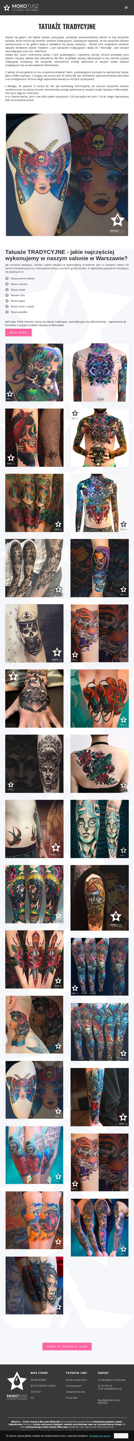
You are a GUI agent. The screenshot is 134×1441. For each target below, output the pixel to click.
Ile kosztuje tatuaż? (74, 1385)
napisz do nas (18, 332)
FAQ (32, 1397)
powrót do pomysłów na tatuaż (67, 1346)
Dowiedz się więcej (99, 1435)
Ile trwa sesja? (72, 1397)
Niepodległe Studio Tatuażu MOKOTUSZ (109, 1401)
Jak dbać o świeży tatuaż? (76, 1379)
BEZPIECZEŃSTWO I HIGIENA (43, 1385)
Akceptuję (121, 1435)
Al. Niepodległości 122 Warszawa (111, 1379)
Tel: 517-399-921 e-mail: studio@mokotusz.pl (110, 1387)
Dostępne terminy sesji (75, 1391)
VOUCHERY (36, 1391)
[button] (126, 7)
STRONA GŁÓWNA (38, 1379)
